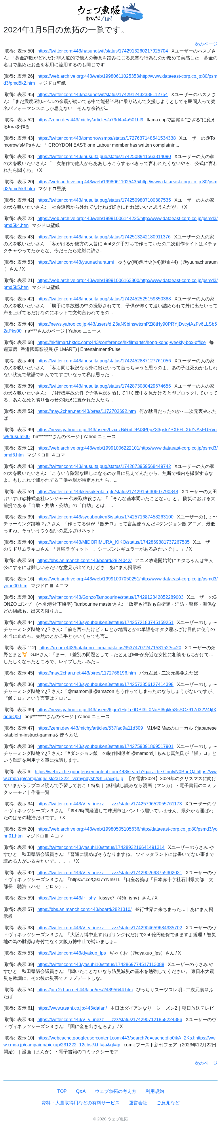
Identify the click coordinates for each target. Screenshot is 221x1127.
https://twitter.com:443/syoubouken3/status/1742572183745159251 (105, 622)
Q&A (81, 1091)
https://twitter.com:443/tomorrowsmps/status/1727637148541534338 (106, 138)
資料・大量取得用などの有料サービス (80, 1102)
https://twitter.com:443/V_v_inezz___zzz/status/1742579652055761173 (109, 803)
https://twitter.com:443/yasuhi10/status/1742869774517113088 (100, 964)
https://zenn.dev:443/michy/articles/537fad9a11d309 (90, 728)
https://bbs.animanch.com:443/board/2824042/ (84, 560)
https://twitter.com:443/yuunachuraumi (75, 262)
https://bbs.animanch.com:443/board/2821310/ (84, 909)
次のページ (206, 44)
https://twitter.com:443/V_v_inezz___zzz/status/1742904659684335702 (109, 927)
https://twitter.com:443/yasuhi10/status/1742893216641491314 (101, 847)
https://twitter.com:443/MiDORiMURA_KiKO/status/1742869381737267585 (113, 542)
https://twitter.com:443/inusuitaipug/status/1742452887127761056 (104, 360)
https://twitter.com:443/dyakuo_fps (71, 953)
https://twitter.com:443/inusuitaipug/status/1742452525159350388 (104, 298)
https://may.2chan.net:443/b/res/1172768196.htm (86, 673)
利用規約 (155, 1091)
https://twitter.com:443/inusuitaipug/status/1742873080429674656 (104, 386)
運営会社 (138, 1102)
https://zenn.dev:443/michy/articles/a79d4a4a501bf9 (90, 119)
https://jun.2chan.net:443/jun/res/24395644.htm (85, 989)
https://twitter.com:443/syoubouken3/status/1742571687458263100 (105, 516)
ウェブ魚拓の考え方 (115, 1091)
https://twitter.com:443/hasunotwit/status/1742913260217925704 (102, 50)
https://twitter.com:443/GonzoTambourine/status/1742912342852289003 (110, 597)
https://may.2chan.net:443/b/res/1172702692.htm (86, 411)
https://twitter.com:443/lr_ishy (66, 897)
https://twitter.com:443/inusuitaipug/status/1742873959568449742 (104, 466)
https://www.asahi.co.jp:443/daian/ (72, 1008)
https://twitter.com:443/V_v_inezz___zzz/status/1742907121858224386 (109, 1019)
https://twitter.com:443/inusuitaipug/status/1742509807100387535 (104, 200)
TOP (62, 1091)
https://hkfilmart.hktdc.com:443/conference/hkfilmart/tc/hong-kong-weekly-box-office (121, 342)
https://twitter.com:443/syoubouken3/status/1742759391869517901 (105, 746)
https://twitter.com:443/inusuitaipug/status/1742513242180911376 (104, 236)
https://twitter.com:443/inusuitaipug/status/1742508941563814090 (104, 156)
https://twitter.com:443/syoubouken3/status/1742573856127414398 (105, 684)
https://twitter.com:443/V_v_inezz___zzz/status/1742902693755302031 (109, 872)
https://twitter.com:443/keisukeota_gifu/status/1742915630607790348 (107, 491)
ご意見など (168, 1102)
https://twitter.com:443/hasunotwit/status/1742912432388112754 (102, 94)
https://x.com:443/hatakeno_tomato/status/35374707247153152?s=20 (110, 647)
